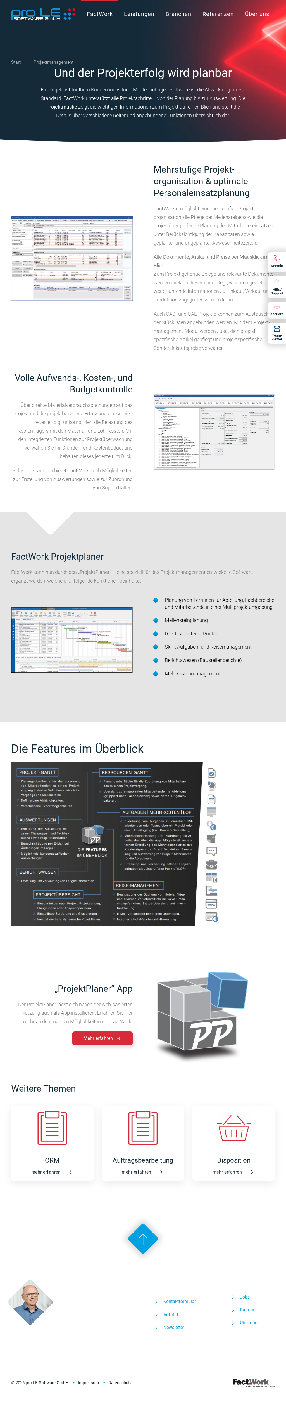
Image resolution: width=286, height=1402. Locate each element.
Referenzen (218, 14)
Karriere (276, 314)
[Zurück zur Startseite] (43, 14)
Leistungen (139, 14)
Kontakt (277, 266)
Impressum (88, 1382)
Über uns (257, 14)
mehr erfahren (46, 1172)
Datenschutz (120, 1382)
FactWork (100, 14)
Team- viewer (277, 337)
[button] (72, 258)
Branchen (178, 14)
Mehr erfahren (98, 1038)
